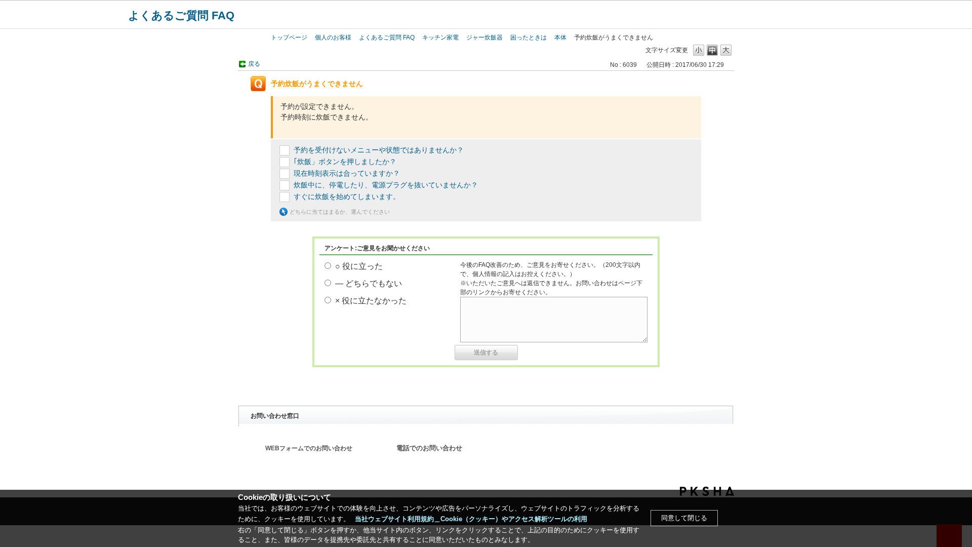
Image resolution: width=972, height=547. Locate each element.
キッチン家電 (440, 37)
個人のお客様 (333, 37)
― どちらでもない (368, 283)
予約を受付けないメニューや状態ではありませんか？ (379, 150)
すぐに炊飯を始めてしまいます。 (347, 196)
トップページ (289, 37)
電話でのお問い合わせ (429, 448)
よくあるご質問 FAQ (181, 15)
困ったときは (528, 37)
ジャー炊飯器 (484, 37)
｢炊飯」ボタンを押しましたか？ (345, 162)
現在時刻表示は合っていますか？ (347, 173)
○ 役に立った (359, 266)
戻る (254, 63)
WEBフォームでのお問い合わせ (308, 448)
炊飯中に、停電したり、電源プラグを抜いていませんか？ (386, 185)
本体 (560, 37)
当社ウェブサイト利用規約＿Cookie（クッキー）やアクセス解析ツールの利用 (471, 519)
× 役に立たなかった (371, 300)
